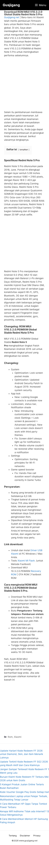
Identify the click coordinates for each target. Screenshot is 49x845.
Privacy (36, 835)
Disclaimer (25, 835)
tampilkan (24, 149)
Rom (10, 737)
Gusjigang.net (11, 17)
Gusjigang (11, 5)
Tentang (13, 835)
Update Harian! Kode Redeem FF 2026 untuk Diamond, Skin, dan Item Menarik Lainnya (21, 754)
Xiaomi (17, 737)
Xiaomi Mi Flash (26, 560)
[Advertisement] (24, 85)
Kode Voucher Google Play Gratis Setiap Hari (24, 792)
